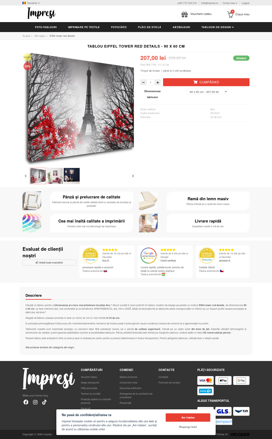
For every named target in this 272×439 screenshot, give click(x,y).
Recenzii (85, 408)
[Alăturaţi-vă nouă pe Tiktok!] (44, 401)
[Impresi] (41, 13)
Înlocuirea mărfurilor (130, 388)
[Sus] (267, 434)
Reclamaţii (125, 402)
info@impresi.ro (209, 3)
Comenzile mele (128, 382)
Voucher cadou (89, 377)
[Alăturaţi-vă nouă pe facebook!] (25, 401)
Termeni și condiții (90, 393)
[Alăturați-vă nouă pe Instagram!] (35, 401)
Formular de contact (169, 382)
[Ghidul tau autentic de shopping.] (223, 422)
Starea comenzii (128, 377)
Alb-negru (39, 36)
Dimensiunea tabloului (152, 94)
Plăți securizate (89, 388)
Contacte (163, 377)
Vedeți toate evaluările (50, 262)
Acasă (26, 36)
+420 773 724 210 (187, 3)
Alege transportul (90, 382)
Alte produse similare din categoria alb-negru (49, 347)
